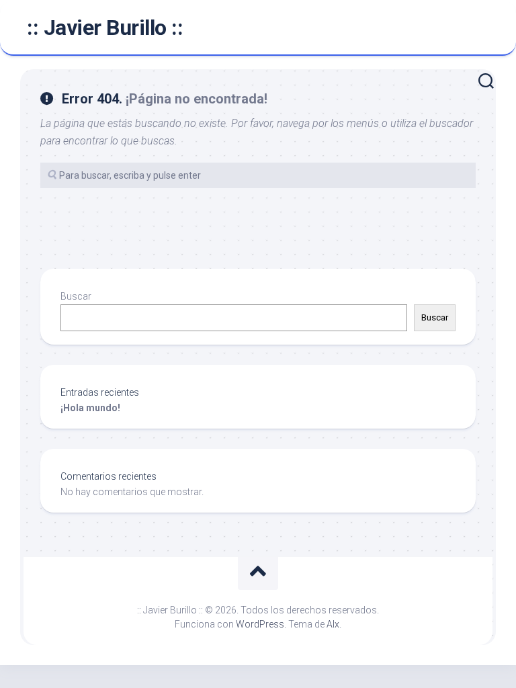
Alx (333, 624)
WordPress (260, 624)
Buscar (75, 296)
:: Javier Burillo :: (105, 27)
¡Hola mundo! (90, 407)
